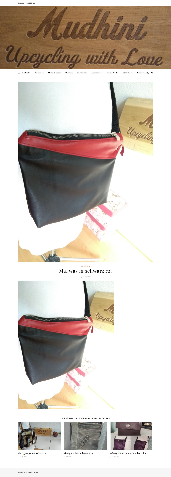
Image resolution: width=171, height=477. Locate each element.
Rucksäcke (82, 73)
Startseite (26, 73)
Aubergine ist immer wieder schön (128, 453)
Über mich (39, 73)
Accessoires (96, 73)
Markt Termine (54, 73)
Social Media (30, 3)
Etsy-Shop (127, 73)
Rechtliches (142, 73)
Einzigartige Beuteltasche (32, 453)
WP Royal (34, 472)
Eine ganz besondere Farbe (79, 453)
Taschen (69, 73)
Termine (21, 3)
